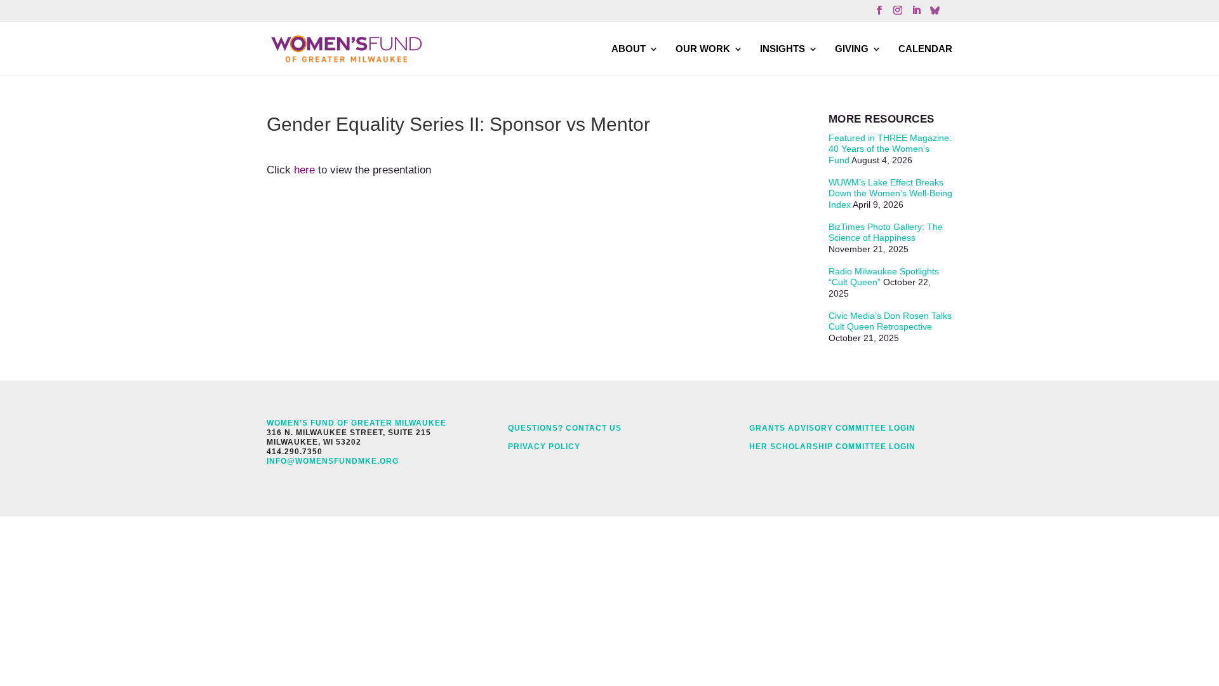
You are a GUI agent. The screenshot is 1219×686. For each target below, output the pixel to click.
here (304, 170)
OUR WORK (703, 48)
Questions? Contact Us (565, 428)
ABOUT (628, 48)
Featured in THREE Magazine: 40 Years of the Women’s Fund (890, 149)
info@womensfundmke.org (333, 461)
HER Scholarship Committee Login (832, 446)
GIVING (852, 48)
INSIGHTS (782, 48)
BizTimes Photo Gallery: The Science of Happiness (886, 232)
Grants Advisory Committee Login (832, 428)
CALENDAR (925, 48)
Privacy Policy (544, 446)
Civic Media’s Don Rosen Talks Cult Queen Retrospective (890, 321)
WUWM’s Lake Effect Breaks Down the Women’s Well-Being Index (890, 193)
